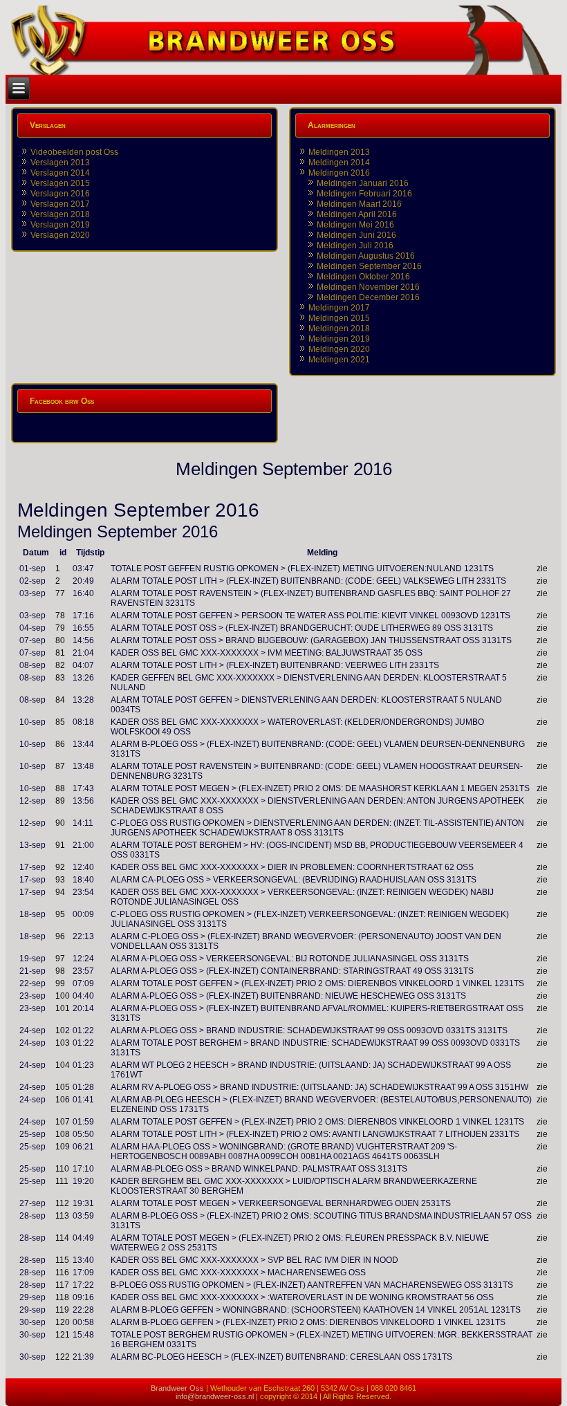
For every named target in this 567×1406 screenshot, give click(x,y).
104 (62, 1065)
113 (62, 1216)
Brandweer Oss (177, 1388)
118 (62, 1297)
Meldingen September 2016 (369, 266)
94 (60, 892)
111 (61, 1181)
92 (60, 867)
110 (62, 1169)
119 (62, 1310)
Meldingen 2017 (339, 308)
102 (62, 1030)
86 (60, 744)
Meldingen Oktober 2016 (363, 276)
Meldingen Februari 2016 (364, 193)
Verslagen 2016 (60, 193)
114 (62, 1238)
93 (60, 880)
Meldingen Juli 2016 (355, 245)
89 (60, 801)
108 (62, 1134)
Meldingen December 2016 (368, 297)
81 (60, 653)
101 (62, 1008)
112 (62, 1203)
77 (60, 593)
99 (60, 983)
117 (62, 1285)
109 (62, 1146)
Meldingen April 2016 (357, 214)
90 (60, 823)
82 (60, 665)
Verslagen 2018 (60, 214)
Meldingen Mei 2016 (355, 225)
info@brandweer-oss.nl (215, 1396)
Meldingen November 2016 (368, 287)
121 (62, 1335)
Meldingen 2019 (339, 339)
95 (60, 914)
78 (60, 615)
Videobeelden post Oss (74, 152)
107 (62, 1122)
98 (60, 971)
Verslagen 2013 (60, 162)
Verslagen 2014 (60, 173)
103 (62, 1043)
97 (60, 958)
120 (62, 1322)
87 (60, 766)
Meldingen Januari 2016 (363, 183)
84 (60, 700)
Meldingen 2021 (339, 359)
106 (62, 1099)
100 (62, 996)
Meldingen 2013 (339, 152)
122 (62, 1357)
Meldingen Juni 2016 (356, 235)
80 (60, 640)
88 (60, 788)
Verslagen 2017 (60, 204)
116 (62, 1272)
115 (62, 1260)
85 (60, 722)
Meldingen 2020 (339, 349)
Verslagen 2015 (60, 183)
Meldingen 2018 (339, 328)
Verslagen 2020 (60, 235)
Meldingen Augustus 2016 (366, 256)
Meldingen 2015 (339, 318)
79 (60, 628)
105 (62, 1087)
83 (60, 678)
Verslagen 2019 (60, 225)
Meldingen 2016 (339, 173)
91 (60, 845)
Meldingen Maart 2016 (359, 204)
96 (60, 936)
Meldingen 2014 (339, 162)
